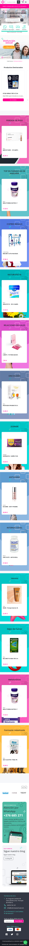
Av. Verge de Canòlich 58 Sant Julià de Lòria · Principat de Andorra (14, 900)
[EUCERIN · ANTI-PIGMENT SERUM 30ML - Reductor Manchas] (14, 494)
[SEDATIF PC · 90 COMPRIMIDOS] (14, 291)
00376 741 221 (11, 905)
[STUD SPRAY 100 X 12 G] (13, 82)
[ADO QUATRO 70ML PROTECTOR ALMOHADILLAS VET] (14, 747)
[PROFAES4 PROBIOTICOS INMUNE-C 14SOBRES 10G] (14, 392)
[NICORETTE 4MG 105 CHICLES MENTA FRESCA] (14, 646)
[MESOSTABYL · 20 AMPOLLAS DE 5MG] (14, 137)
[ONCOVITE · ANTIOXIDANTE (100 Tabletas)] (14, 544)
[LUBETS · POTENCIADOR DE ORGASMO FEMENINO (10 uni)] (14, 342)
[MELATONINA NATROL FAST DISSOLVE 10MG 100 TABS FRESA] (14, 190)
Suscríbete (18, 921)
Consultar (7, 831)
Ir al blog (7, 858)
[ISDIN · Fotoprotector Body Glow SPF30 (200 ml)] (14, 595)
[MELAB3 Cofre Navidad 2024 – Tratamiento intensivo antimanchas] (14, 241)
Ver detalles (13, 100)
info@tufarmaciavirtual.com (15, 908)
